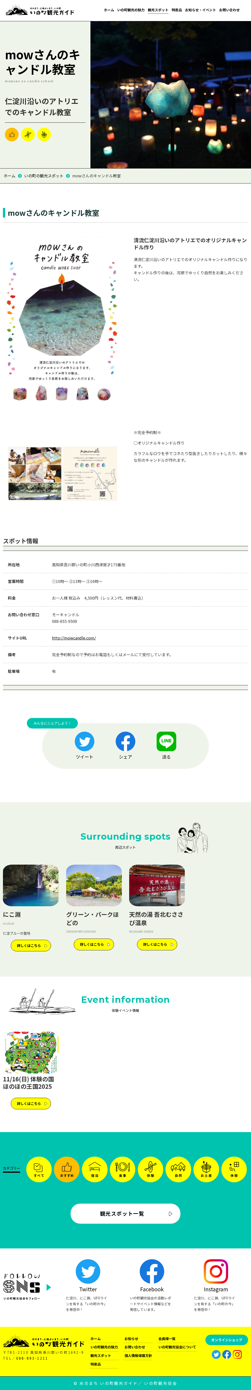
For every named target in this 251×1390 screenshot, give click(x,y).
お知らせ (131, 1338)
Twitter (88, 1289)
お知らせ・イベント (200, 9)
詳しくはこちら (29, 945)
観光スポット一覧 (122, 1213)
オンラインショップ (226, 1339)
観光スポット (158, 9)
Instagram (216, 1289)
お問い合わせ (229, 9)
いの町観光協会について (177, 1346)
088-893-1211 (32, 1358)
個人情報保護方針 (138, 1355)
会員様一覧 (167, 1338)
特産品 (177, 9)
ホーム (109, 9)
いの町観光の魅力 (131, 9)
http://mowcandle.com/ (74, 638)
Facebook (152, 1289)
